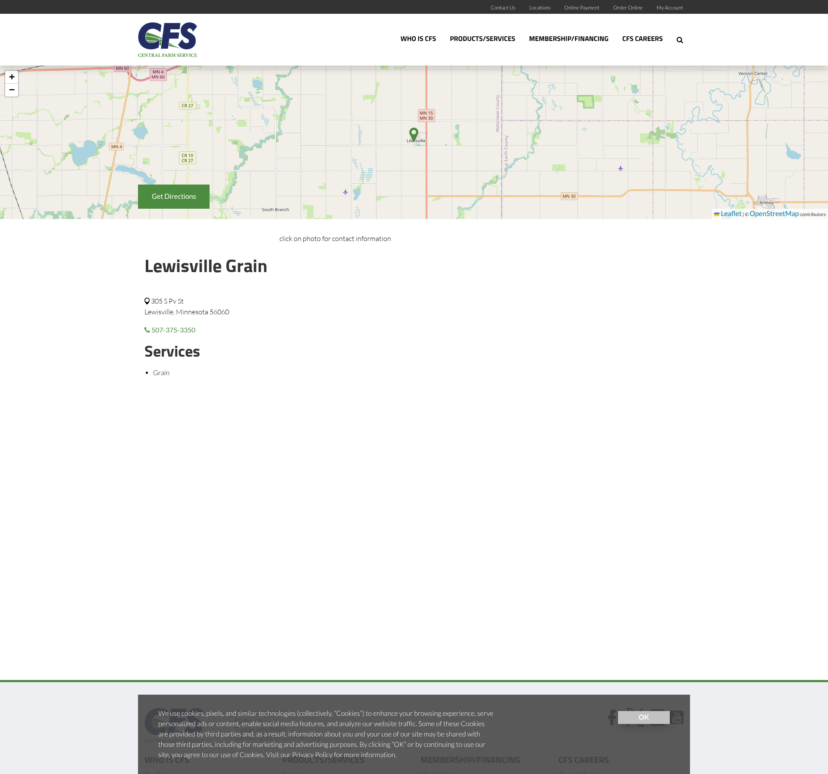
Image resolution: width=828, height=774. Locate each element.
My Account (670, 7)
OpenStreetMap (774, 214)
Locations (539, 7)
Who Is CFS (418, 39)
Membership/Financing (568, 39)
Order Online (628, 7)
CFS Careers (642, 39)
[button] (11, 77)
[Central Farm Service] (192, 39)
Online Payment (582, 7)
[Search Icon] (680, 39)
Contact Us (503, 7)
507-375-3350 (172, 330)
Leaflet (730, 214)
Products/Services (482, 39)
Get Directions (174, 196)
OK (644, 717)
